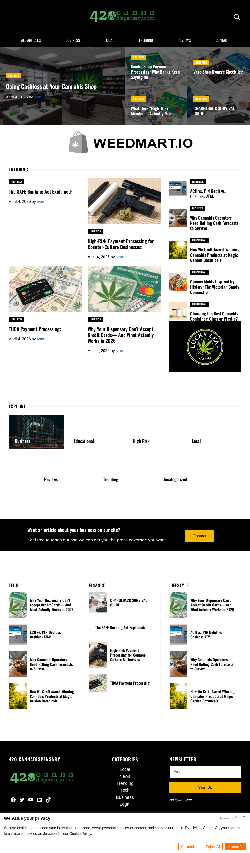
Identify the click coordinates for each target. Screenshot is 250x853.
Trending (110, 479)
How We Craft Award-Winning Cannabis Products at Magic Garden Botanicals (215, 255)
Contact (199, 536)
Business (197, 208)
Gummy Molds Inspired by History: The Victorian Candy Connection (214, 287)
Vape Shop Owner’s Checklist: (218, 71)
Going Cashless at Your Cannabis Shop (51, 86)
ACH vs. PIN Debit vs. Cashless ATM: (208, 193)
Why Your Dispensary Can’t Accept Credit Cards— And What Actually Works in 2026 (121, 335)
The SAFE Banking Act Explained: (40, 191)
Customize (189, 847)
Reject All (213, 847)
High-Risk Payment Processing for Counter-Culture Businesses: (121, 244)
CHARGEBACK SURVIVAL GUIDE (214, 111)
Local (196, 440)
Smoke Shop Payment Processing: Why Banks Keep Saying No (155, 72)
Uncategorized (174, 479)
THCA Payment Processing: (35, 329)
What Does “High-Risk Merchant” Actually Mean (152, 111)
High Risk (13, 75)
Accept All (235, 847)
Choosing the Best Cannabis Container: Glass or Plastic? (214, 316)
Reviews (51, 479)
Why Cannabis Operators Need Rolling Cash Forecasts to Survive (214, 223)
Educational (199, 240)
